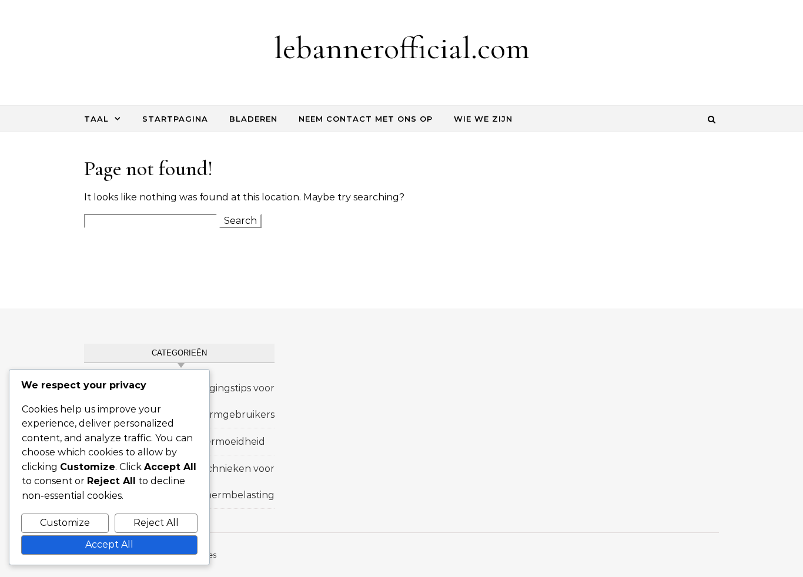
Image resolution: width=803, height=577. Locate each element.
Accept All (109, 544)
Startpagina (175, 118)
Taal (96, 118)
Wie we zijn (483, 118)
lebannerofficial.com (402, 48)
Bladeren (253, 118)
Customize (65, 522)
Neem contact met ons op (366, 118)
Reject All (156, 522)
